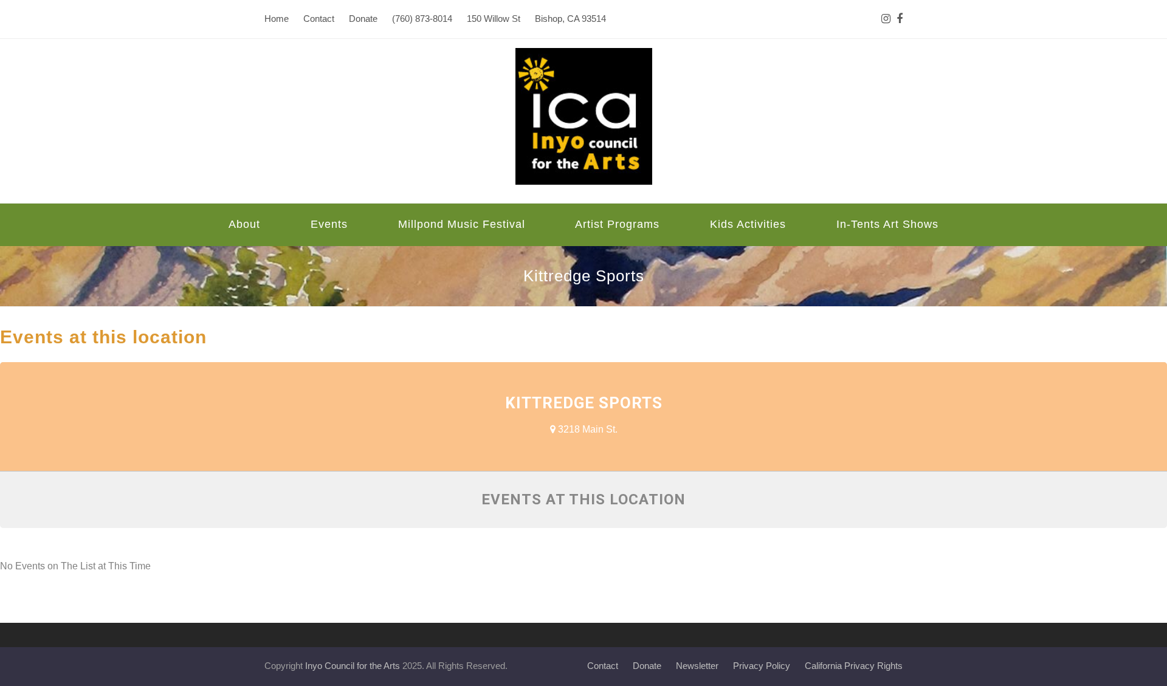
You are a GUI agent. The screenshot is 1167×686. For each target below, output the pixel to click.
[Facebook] (900, 19)
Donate (647, 666)
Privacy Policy (761, 666)
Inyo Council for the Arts (352, 666)
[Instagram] (885, 19)
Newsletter (697, 666)
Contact (602, 666)
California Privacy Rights (854, 666)
